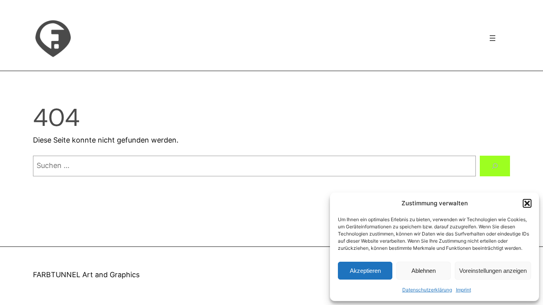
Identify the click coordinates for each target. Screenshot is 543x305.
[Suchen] (495, 166)
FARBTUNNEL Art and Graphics (86, 274)
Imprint (463, 290)
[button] (527, 203)
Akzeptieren (365, 270)
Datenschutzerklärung (427, 290)
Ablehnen (423, 270)
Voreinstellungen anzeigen (493, 270)
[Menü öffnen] (492, 38)
